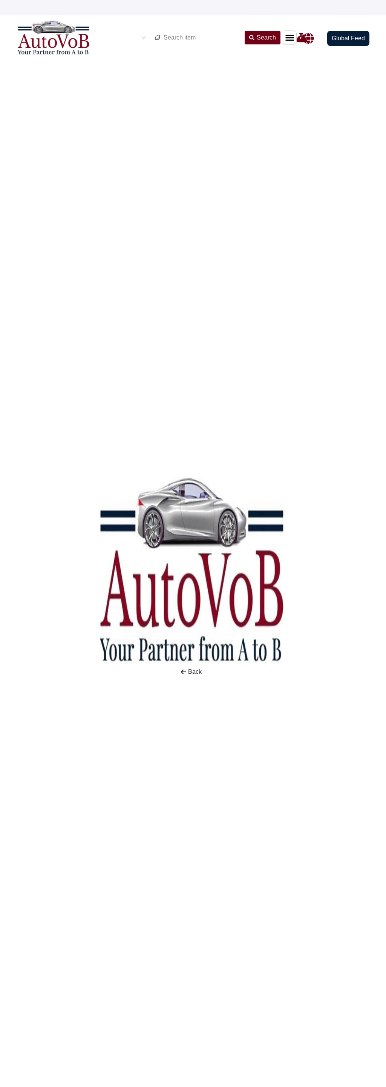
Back (195, 671)
